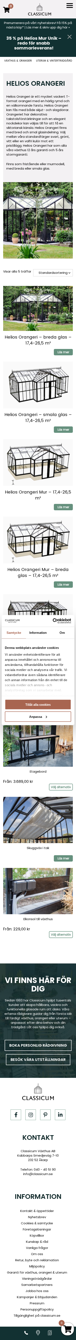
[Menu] (69, 5)
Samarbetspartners (37, 1284)
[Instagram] (30, 1114)
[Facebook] (16, 1114)
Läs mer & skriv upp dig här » (48, 27)
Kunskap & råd (37, 1241)
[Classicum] (39, 9)
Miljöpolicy (37, 1266)
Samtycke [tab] (14, 632)
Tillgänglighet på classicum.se (37, 1315)
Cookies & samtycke (37, 1223)
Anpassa (35, 716)
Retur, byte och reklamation (37, 1260)
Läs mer (63, 352)
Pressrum (37, 1303)
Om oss (37, 1254)
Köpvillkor (37, 1235)
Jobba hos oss (37, 1291)
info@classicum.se (38, 1174)
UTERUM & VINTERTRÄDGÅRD (54, 60)
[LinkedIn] (60, 1114)
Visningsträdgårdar (37, 1278)
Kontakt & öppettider (37, 1211)
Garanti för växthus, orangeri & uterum (37, 1272)
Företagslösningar (37, 1229)
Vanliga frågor (37, 1248)
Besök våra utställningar (38, 1059)
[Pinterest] (45, 1114)
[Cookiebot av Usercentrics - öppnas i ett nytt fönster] (53, 621)
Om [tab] (62, 632)
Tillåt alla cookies (38, 704)
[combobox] (53, 272)
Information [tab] (38, 632)
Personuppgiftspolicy (37, 1309)
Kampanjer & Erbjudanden (37, 1297)
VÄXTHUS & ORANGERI (18, 60)
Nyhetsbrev (37, 1217)
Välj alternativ (61, 787)
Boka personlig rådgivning (38, 1045)
